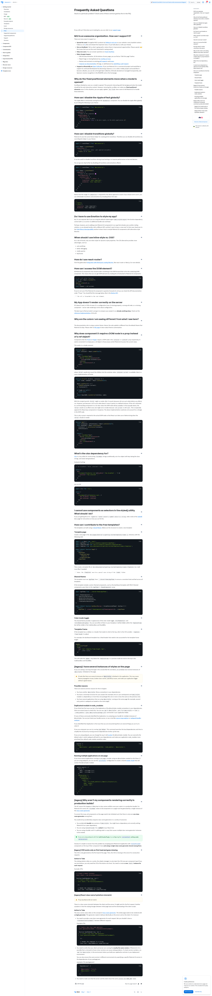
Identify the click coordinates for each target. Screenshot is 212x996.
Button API (114, 293)
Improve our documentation (87, 64)
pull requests (103, 61)
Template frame (80, 629)
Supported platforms (9, 35)
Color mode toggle (81, 618)
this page (97, 327)
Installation (7, 11)
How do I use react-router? (88, 259)
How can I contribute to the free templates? (97, 524)
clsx (75, 456)
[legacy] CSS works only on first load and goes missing (96, 850)
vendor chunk (130, 760)
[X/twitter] (134, 992)
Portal (89, 340)
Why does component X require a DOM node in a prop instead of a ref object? (106, 335)
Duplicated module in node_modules (88, 706)
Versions (6, 40)
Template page (80, 532)
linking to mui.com (111, 42)
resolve (110, 735)
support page (117, 30)
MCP (6, 16)
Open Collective (97, 66)
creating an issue (105, 59)
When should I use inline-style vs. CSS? (94, 237)
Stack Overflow (109, 52)
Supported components (10, 33)
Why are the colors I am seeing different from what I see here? (106, 319)
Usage (5, 14)
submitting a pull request (120, 64)
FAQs (5, 31)
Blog (82, 992)
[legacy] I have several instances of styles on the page (102, 666)
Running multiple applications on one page (91, 756)
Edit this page (80, 983)
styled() (140, 516)
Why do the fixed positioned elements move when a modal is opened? (105, 80)
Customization (7, 49)
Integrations (6, 55)
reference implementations (82, 313)
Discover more (7, 65)
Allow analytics (188, 991)
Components (6, 43)
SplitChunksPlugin (104, 837)
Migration (5, 61)
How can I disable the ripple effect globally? (97, 97)
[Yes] (138, 984)
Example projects (8, 21)
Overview (6, 9)
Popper (95, 340)
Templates (6, 23)
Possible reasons (81, 686)
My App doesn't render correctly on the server (98, 302)
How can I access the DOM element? (93, 268)
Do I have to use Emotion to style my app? (95, 216)
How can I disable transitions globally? (94, 133)
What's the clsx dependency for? (91, 453)
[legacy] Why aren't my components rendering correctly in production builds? (104, 802)
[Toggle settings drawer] (209, 2)
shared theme (97, 528)
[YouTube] (138, 992)
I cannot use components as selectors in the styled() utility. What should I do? (104, 512)
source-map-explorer (122, 718)
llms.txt (7, 19)
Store (88, 992)
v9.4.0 (14, 2)
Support (6, 38)
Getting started (7, 7)
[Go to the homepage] (2, 2)
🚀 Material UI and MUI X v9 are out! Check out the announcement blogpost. (168, 2)
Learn (5, 26)
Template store (7, 71)
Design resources (8, 28)
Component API (7, 46)
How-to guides (7, 52)
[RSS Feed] (141, 992)
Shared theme (80, 577)
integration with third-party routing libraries (100, 262)
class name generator (83, 810)
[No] (141, 984)
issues (112, 61)
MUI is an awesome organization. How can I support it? (102, 36)
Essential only (198, 991)
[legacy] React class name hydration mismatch (93, 895)
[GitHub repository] (203, 2)
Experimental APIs (8, 58)
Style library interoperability (85, 229)
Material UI (7, 2)
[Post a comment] (141, 36)
